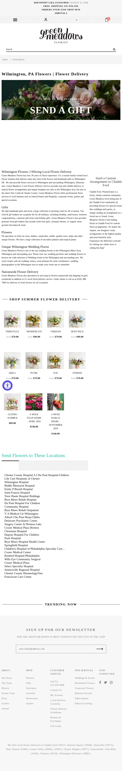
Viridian (55, 331)
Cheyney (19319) (49, 753)
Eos (55, 373)
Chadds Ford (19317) (55, 745)
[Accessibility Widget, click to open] (7, 385)
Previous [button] (10, 124)
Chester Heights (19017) (76, 749)
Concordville (96, 749)
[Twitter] (105, 682)
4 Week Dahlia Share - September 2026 (55, 421)
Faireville (12, 331)
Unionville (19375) (103, 745)
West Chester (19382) (17, 749)
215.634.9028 (61, 2)
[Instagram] (111, 682)
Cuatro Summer (12, 416)
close (119, 2)
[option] (61, 124)
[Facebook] (100, 682)
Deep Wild (77, 331)
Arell (12, 373)
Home (5, 59)
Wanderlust (34, 331)
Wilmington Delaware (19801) (75, 753)
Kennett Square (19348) (80, 745)
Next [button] (111, 124)
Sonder (77, 373)
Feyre (34, 373)
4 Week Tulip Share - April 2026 (34, 418)
